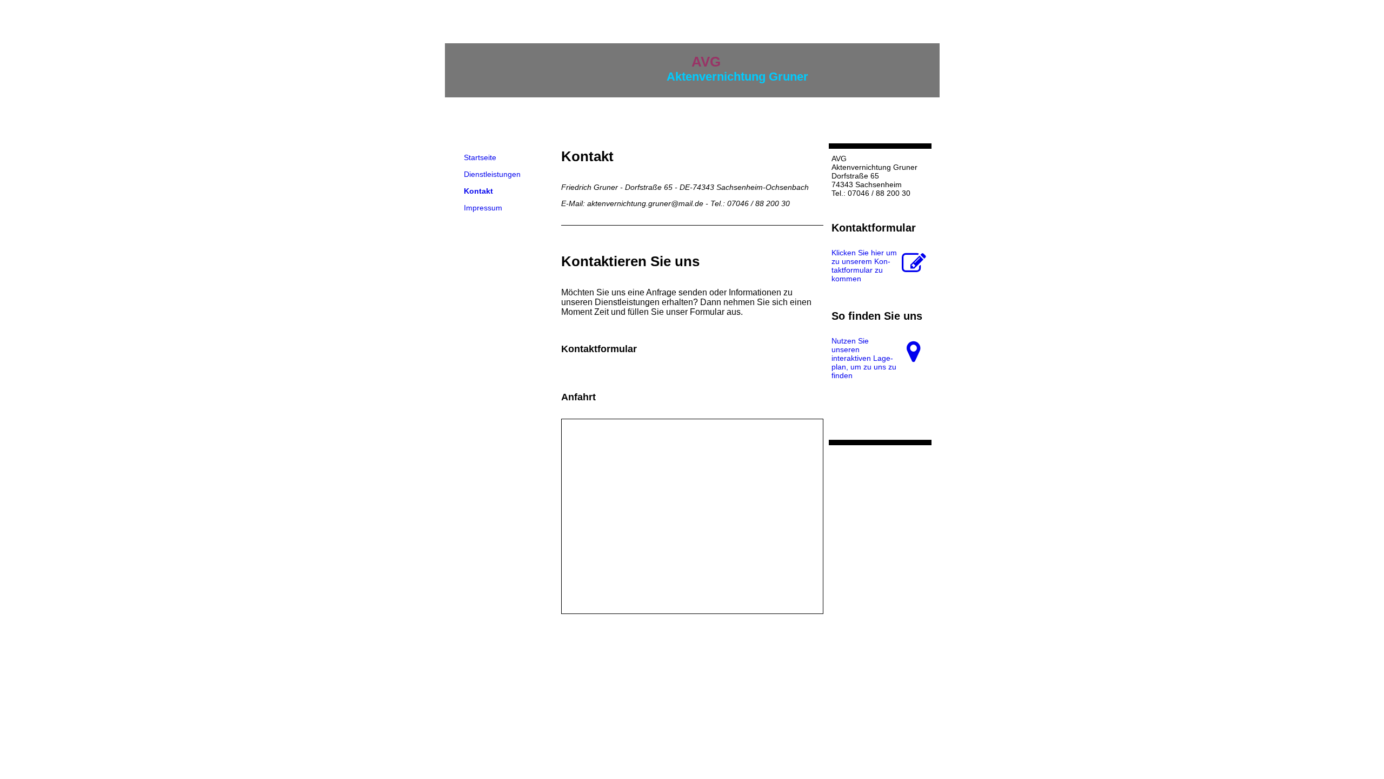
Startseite (480, 157)
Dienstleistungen (492, 174)
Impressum (483, 207)
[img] (880, 70)
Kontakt (478, 191)
